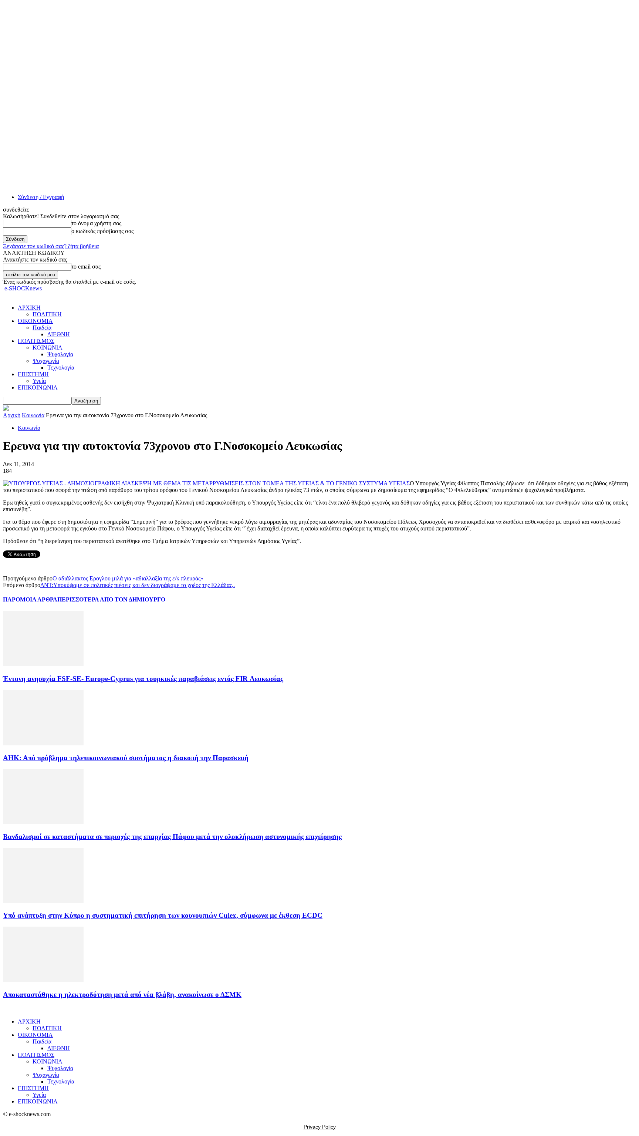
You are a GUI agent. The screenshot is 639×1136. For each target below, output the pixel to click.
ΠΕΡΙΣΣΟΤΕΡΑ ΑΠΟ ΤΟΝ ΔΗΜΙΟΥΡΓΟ (111, 599)
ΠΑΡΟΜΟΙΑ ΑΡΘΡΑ (30, 599)
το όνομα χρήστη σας (96, 223)
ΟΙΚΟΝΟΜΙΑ (35, 321)
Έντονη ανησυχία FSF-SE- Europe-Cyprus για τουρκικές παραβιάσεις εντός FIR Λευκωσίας (143, 678)
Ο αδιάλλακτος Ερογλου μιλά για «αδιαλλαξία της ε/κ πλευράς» (128, 578)
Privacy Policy (320, 1127)
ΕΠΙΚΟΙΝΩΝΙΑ (38, 387)
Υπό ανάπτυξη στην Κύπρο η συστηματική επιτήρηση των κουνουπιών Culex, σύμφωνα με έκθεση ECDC (162, 915)
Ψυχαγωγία (46, 361)
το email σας (86, 266)
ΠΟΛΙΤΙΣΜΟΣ (36, 341)
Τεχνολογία (60, 367)
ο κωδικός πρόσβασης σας (102, 231)
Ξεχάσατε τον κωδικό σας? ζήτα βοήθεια (51, 246)
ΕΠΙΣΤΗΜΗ (33, 374)
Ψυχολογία (60, 354)
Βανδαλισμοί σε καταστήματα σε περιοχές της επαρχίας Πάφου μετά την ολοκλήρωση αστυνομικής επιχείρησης (172, 836)
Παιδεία (42, 327)
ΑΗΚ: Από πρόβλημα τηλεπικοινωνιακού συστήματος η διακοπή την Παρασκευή (125, 758)
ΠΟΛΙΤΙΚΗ (47, 314)
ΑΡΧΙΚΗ (29, 307)
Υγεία (39, 381)
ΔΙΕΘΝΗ (58, 334)
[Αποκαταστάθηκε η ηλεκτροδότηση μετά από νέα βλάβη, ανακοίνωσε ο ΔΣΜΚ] (43, 980)
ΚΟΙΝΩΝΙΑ (47, 347)
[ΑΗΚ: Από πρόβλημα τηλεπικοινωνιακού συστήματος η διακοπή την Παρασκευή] (43, 743)
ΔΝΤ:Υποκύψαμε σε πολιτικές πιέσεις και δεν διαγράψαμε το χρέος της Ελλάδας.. (137, 585)
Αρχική (11, 415)
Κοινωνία (33, 415)
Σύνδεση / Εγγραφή (41, 197)
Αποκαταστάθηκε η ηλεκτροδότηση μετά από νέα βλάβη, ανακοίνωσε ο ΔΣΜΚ (122, 994)
